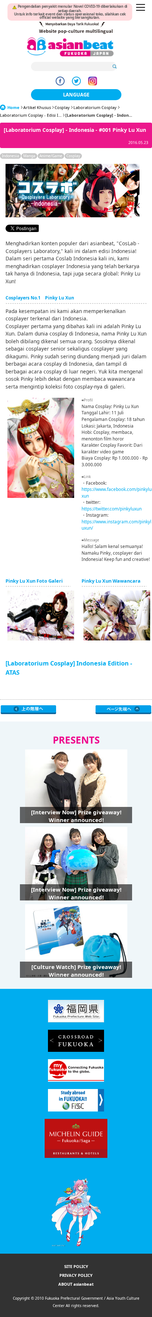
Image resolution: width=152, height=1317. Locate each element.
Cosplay (62, 107)
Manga (29, 155)
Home (13, 107)
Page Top (123, 709)
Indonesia (10, 155)
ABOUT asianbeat (76, 1284)
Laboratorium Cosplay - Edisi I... (31, 115)
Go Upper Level (28, 709)
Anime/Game (50, 155)
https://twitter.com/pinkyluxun (112, 509)
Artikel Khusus (37, 107)
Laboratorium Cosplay (95, 107)
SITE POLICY (76, 1266)
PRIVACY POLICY (76, 1275)
